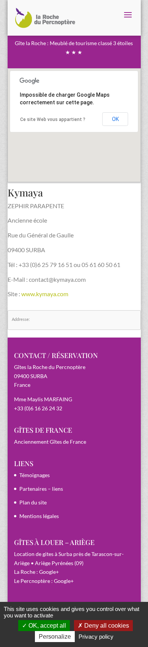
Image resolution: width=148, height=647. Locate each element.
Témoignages (34, 475)
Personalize (55, 636)
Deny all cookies (106, 625)
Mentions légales (39, 516)
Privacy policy (96, 636)
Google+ (49, 571)
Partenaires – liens (41, 488)
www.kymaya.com (44, 293)
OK (115, 119)
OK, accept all (46, 625)
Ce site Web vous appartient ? (52, 119)
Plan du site (33, 502)
